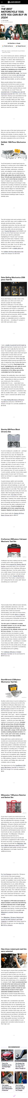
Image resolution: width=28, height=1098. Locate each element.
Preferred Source (8, 46)
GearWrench (24, 697)
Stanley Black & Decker (22, 447)
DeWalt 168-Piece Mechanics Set (13, 251)
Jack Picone (5, 20)
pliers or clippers (20, 614)
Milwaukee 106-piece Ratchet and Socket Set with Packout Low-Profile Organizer (12, 919)
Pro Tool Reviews (6, 874)
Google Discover (22, 46)
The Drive (14, 494)
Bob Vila (22, 358)
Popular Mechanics (10, 231)
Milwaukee (24, 812)
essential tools (5, 92)
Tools (3, 6)
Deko (25, 295)
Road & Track (5, 709)
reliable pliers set (18, 248)
